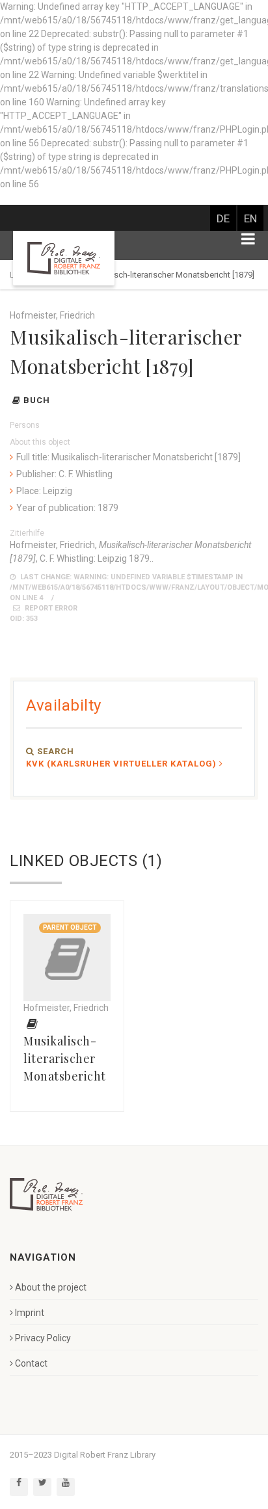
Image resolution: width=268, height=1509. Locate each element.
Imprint (29, 1312)
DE (223, 218)
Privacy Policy (43, 1338)
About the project (51, 1287)
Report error (50, 608)
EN (250, 218)
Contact (31, 1363)
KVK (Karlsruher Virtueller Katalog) (121, 763)
